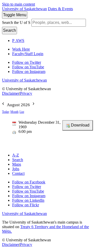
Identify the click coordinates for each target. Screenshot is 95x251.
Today (5, 111)
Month (14, 111)
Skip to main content (18, 4)
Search (9, 30)
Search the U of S (16, 22)
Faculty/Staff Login (27, 54)
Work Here (21, 49)
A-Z (15, 155)
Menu (14, 15)
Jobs (15, 169)
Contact (18, 173)
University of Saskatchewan (24, 9)
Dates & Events (60, 9)
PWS (18, 40)
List (22, 111)
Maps (16, 164)
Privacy (26, 93)
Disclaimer (10, 93)
